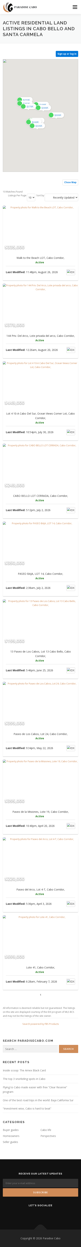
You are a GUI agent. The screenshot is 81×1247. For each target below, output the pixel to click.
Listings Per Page (17, 195)
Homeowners (11, 1136)
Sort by (40, 195)
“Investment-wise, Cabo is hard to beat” (27, 1108)
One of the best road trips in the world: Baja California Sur (38, 1100)
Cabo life (45, 1130)
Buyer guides (11, 1130)
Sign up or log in (66, 53)
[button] (37, 125)
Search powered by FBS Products (40, 1024)
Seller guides (10, 1142)
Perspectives (48, 1136)
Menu (75, 7)
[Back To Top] (40, 1229)
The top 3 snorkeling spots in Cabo (24, 1079)
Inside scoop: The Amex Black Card (24, 1070)
